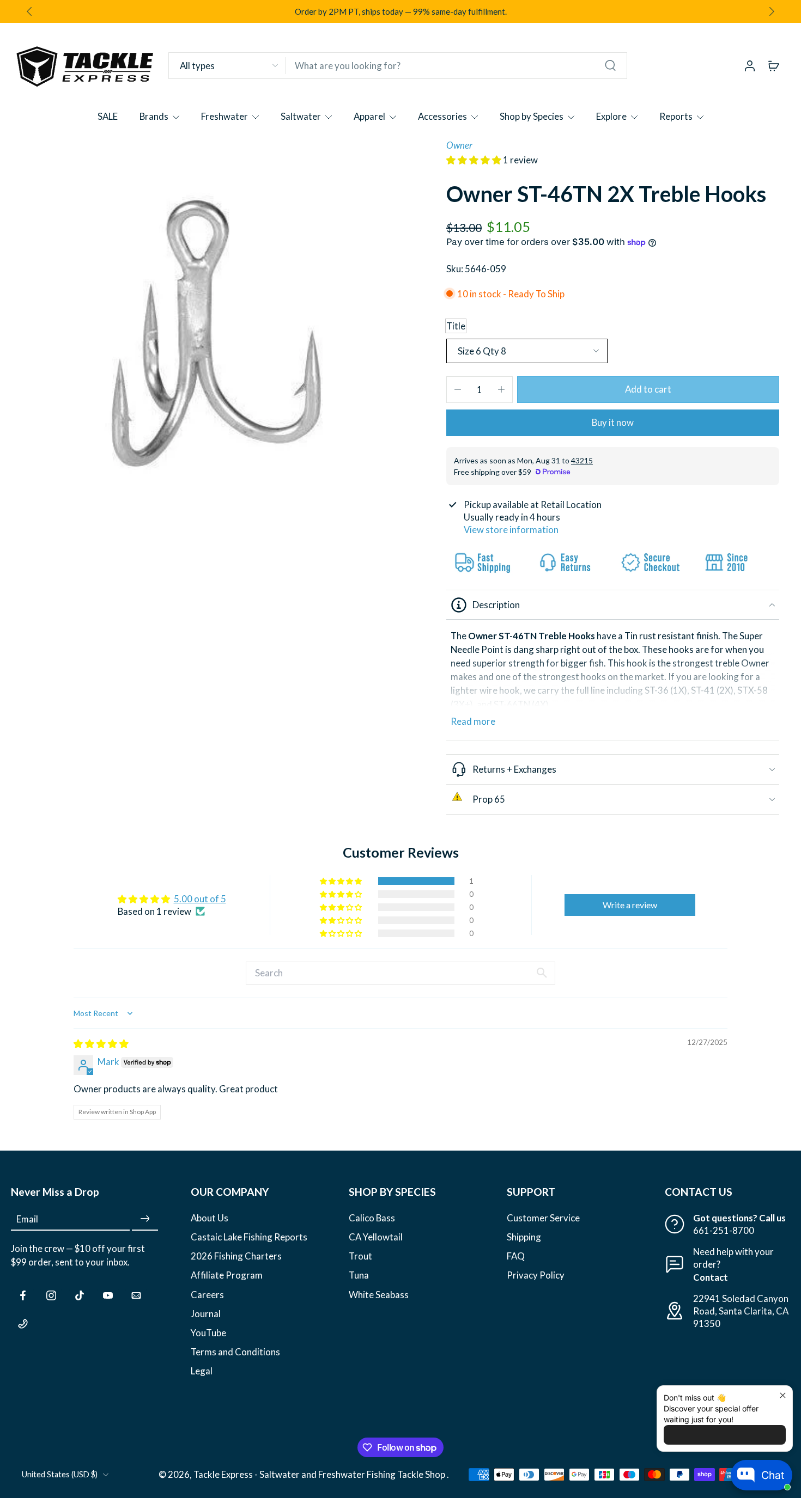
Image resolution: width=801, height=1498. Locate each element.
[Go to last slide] (29, 11)
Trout (360, 1256)
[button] (474, 160)
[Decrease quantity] (458, 389)
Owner (459, 145)
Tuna (359, 1275)
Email (27, 1219)
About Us (209, 1218)
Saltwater (301, 116)
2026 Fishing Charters (236, 1256)
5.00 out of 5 (200, 898)
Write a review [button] (630, 905)
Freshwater (224, 116)
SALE (108, 116)
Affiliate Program (227, 1275)
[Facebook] (23, 1295)
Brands (153, 116)
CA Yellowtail (376, 1237)
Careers (207, 1294)
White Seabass (379, 1294)
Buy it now (613, 422)
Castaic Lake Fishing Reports (249, 1237)
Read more (473, 721)
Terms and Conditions (235, 1351)
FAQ (516, 1256)
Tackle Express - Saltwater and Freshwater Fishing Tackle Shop (320, 1474)
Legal (202, 1370)
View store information (511, 529)
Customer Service (543, 1218)
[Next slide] (771, 11)
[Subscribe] (145, 1219)
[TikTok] (80, 1295)
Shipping (524, 1237)
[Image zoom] (205, 333)
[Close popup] (782, 1395)
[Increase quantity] (501, 389)
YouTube (208, 1332)
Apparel (369, 116)
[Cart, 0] (774, 65)
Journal (206, 1313)
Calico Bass (372, 1218)
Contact (710, 1276)
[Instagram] (51, 1295)
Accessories (442, 116)
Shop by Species (531, 116)
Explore (611, 116)
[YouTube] (108, 1295)
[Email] (136, 1295)
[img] (101, 1043)
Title (455, 326)
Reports (676, 116)
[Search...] (610, 65)
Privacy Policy (536, 1275)
